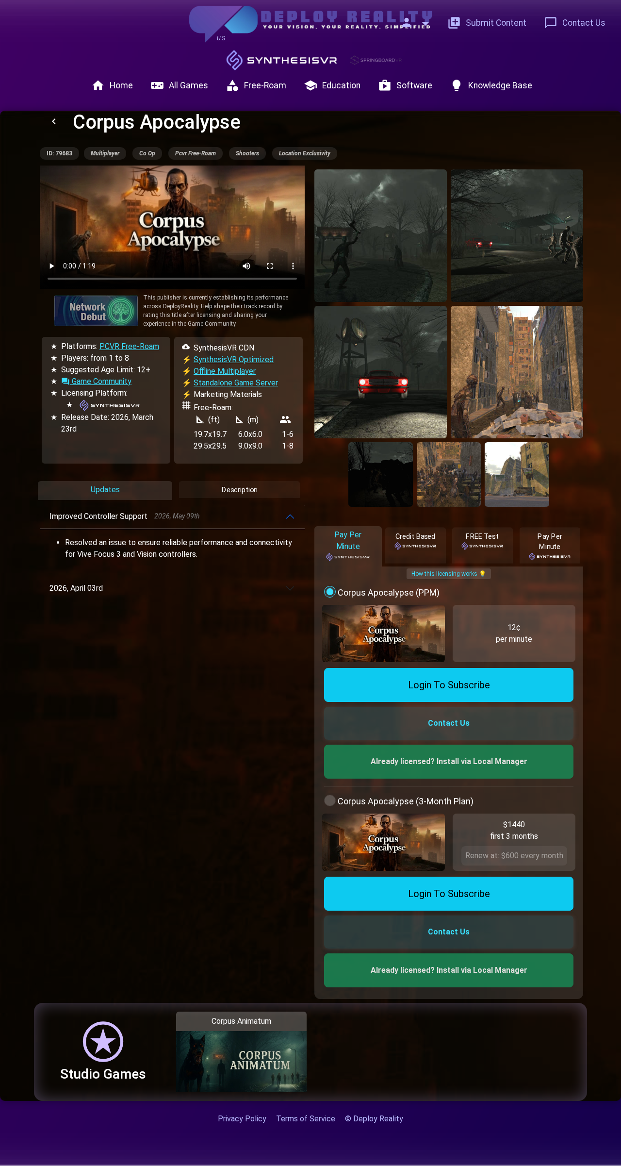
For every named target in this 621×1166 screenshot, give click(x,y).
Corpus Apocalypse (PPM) (389, 592)
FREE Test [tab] (482, 536)
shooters (247, 153)
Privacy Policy (242, 1118)
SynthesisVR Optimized (234, 359)
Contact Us (574, 23)
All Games (179, 85)
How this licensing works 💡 (448, 573)
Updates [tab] (105, 489)
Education (332, 85)
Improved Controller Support (124, 516)
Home (112, 85)
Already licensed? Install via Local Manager (449, 761)
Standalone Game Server (236, 382)
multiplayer (105, 153)
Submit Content (486, 23)
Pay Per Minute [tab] (347, 540)
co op (147, 153)
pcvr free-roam (195, 153)
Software (405, 85)
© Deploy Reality (374, 1118)
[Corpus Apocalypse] (380, 235)
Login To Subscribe (449, 685)
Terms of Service (305, 1118)
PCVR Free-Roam (129, 346)
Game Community (96, 381)
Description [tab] (239, 489)
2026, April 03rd (76, 588)
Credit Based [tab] (415, 536)
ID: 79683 (59, 153)
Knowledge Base (491, 85)
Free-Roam (256, 85)
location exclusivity (304, 153)
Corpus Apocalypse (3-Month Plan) (406, 801)
